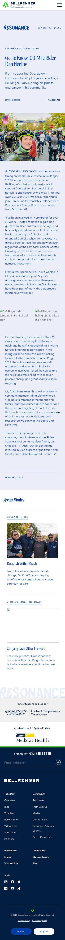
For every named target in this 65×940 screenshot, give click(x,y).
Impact (8, 856)
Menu (58, 28)
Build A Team (11, 819)
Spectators (10, 832)
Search (43, 27)
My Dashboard (41, 856)
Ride (6, 806)
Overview (9, 800)
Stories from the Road (22, 48)
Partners (9, 838)
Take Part (9, 793)
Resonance (10, 850)
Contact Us (39, 850)
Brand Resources (42, 837)
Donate (21, 931)
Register (44, 931)
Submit (58, 762)
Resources (38, 800)
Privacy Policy (24, 920)
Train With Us (40, 806)
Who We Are (11, 863)
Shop (35, 863)
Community (39, 793)
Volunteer (9, 813)
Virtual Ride (10, 826)
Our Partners (40, 819)
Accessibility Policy (39, 920)
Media (36, 813)
